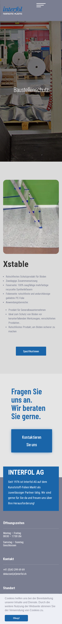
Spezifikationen (31, 351)
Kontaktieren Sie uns (31, 440)
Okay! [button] (16, 618)
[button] (44, 610)
